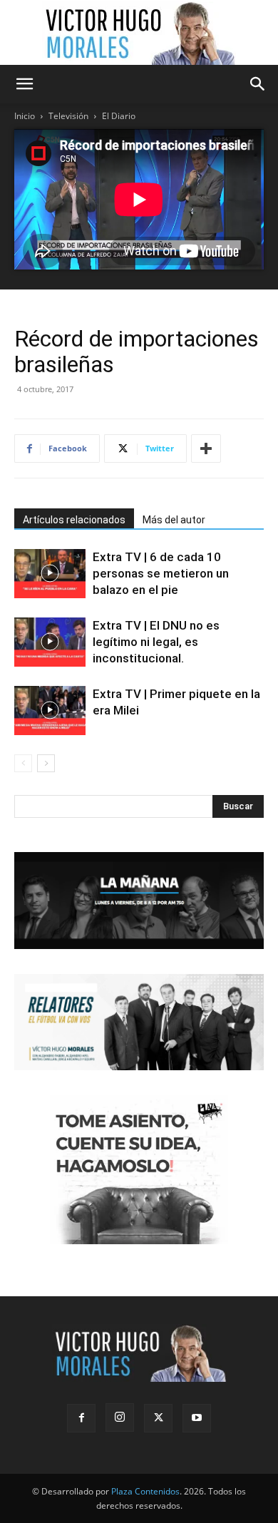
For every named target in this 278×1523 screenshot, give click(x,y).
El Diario (118, 116)
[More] (206, 448)
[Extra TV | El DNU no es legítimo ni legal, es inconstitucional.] (50, 642)
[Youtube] (196, 1418)
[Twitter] (158, 1418)
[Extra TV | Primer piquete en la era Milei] (50, 710)
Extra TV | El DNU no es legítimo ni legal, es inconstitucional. (156, 641)
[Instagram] (119, 1417)
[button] (24, 84)
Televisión (68, 116)
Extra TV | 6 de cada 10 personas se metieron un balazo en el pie (161, 573)
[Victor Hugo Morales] (139, 33)
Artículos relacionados (74, 519)
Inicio (24, 116)
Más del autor (174, 519)
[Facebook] (81, 1418)
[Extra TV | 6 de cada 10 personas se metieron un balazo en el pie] (50, 573)
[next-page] (46, 763)
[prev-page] (23, 763)
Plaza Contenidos (145, 1491)
